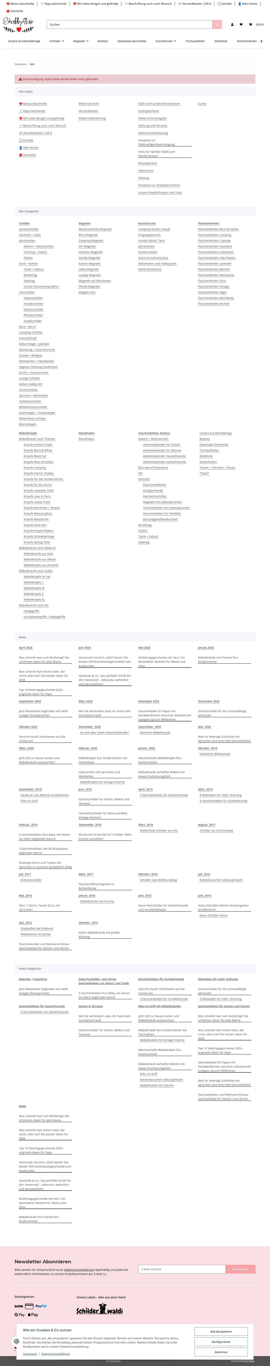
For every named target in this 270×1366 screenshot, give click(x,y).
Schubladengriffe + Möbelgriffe (44, 617)
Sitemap (143, 178)
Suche (202, 103)
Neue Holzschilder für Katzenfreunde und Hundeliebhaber (163, 907)
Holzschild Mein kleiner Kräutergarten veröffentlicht (223, 907)
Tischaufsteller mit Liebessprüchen (166, 508)
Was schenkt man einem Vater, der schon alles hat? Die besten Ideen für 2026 (43, 676)
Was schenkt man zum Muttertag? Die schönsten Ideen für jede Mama (44, 660)
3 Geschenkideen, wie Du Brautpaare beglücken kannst (43, 851)
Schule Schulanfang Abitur (41, 286)
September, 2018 (90, 825)
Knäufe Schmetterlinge (39, 536)
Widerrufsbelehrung (92, 118)
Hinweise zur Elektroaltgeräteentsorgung (156, 142)
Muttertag (30, 275)
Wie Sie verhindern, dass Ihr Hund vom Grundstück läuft (104, 713)
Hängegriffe (31, 611)
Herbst (28, 258)
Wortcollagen (27, 424)
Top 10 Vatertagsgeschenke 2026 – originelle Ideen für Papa (41, 692)
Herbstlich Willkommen (215, 754)
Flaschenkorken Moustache (216, 275)
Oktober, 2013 (88, 923)
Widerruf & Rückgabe (152, 118)
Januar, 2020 (146, 748)
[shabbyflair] (18, 24)
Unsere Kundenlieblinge (216, 433)
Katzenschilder (33, 309)
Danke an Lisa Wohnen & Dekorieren (45, 795)
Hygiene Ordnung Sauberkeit (38, 367)
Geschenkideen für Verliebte (162, 513)
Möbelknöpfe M (34, 588)
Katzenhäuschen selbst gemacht (221, 880)
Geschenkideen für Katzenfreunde (42, 1006)
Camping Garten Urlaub (154, 229)
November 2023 (208, 701)
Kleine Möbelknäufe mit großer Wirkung (99, 935)
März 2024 (86, 701)
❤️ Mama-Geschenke (20, 4)
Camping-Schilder (31, 332)
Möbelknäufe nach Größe (36, 571)
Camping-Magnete (91, 240)
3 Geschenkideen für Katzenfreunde (164, 795)
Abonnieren (240, 1269)
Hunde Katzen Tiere (151, 240)
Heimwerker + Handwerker (36, 361)
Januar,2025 (206, 647)
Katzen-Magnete (89, 263)
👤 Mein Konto (247, 4)
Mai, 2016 (25, 895)
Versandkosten (88, 111)
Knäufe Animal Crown (38, 444)
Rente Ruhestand (149, 269)
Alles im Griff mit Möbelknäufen (159, 1006)
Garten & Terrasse (90, 1006)
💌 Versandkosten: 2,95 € (194, 4)
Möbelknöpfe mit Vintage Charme (102, 782)
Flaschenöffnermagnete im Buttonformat (96, 886)
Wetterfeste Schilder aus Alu (159, 830)
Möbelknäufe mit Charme (97, 901)
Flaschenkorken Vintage (213, 286)
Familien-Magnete (91, 252)
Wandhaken (86, 439)
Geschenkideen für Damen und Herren (224, 1006)
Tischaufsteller (209, 450)
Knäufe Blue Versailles (38, 462)
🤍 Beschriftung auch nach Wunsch (148, 4)
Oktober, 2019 (207, 748)
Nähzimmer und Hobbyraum (157, 263)
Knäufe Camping (35, 467)
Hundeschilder (33, 304)
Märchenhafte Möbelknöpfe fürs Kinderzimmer (159, 760)
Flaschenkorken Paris (212, 281)
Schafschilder (33, 321)
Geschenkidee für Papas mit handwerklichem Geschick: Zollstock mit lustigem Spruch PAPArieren (164, 715)
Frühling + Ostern (35, 252)
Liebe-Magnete (88, 269)
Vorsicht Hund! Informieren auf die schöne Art (42, 739)
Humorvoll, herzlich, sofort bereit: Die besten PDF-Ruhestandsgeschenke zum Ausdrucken (105, 662)
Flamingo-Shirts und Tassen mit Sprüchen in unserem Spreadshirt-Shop (45, 865)
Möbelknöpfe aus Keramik (41, 565)
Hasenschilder (33, 298)
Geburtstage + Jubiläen (34, 344)
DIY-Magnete (87, 246)
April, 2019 (145, 789)
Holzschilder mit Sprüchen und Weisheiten (99, 774)
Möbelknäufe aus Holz (38, 553)
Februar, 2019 (28, 825)
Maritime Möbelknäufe (155, 732)
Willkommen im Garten (36, 934)
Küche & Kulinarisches (153, 258)
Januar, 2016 (87, 895)
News (22, 1106)
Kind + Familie (28, 263)
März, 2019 (205, 789)
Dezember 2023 (148, 701)
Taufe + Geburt (34, 269)
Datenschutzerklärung (153, 133)
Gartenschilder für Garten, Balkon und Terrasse (104, 801)
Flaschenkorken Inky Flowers (217, 258)
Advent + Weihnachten (39, 246)
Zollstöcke (206, 456)
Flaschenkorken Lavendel (214, 263)
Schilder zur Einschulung (216, 830)
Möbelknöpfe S (33, 594)
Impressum (145, 170)
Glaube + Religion (30, 355)
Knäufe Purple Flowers (39, 531)
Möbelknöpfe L (33, 582)
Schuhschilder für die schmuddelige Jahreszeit (222, 713)
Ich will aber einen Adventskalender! (104, 732)
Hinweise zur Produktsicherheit (159, 185)
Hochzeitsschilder (155, 496)
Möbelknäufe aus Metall (40, 559)
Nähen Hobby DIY (30, 384)
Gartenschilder (29, 229)
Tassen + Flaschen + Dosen (217, 467)
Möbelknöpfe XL (34, 599)
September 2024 (30, 701)
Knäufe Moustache (36, 519)
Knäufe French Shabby (39, 473)
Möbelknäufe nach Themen (37, 439)
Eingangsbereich (149, 235)
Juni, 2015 (144, 895)
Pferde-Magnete (89, 286)
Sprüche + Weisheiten (33, 395)
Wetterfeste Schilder (32, 418)
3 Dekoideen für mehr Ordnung (221, 795)
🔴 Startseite (14, 11)
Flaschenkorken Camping (214, 235)
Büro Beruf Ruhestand (153, 467)
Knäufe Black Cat (35, 456)
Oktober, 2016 (148, 874)
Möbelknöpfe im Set (37, 576)
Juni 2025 (85, 647)
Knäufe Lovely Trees (37, 502)
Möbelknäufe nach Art (33, 605)
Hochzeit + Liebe (30, 235)
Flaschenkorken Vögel (212, 292)
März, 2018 (145, 825)
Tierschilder (27, 292)
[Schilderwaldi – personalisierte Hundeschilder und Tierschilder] (99, 1309)
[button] (232, 24)
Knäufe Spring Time (37, 542)
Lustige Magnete (90, 275)
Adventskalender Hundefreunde (164, 456)
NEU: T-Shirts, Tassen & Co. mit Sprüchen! (39, 907)
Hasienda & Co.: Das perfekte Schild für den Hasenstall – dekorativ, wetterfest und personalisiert (105, 680)
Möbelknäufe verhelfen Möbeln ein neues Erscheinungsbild (161, 774)
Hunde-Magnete (89, 258)
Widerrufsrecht (89, 103)
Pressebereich (147, 163)
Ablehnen (221, 1352)
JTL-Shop (249, 1361)
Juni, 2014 (204, 895)
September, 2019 (30, 789)
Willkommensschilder (33, 407)
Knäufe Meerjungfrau (38, 513)
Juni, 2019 (85, 789)
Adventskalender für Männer (162, 450)
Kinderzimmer (147, 252)
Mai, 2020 (204, 727)
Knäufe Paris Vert (35, 525)
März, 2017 (86, 874)
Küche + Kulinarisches (33, 372)
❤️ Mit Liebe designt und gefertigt (95, 4)
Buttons (205, 439)
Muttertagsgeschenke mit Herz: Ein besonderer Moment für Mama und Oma (162, 662)
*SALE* (204, 473)
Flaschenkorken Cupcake (214, 240)
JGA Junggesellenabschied (160, 519)
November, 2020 (90, 727)
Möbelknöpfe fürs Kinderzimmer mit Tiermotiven (103, 760)
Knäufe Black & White (38, 450)
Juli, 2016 (204, 874)
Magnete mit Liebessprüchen (162, 502)
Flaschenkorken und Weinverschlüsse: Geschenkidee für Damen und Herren (44, 946)
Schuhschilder (28, 390)
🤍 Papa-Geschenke (54, 4)
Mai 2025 (144, 647)
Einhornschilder (31, 880)
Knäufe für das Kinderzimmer (43, 479)
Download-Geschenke (214, 444)
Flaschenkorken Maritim (214, 269)
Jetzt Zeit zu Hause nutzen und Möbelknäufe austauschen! (39, 760)
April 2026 (25, 647)
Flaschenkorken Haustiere (215, 246)
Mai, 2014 (25, 923)
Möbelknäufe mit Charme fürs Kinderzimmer (218, 660)
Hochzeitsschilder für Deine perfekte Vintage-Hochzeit (103, 815)
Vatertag (29, 281)
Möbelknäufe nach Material (37, 548)
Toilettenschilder (30, 401)
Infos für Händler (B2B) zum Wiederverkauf (156, 154)
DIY (140, 473)
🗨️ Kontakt (224, 4)
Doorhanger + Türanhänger (37, 413)
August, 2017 (206, 825)
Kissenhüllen (208, 462)
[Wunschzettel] (241, 24)
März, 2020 (26, 748)
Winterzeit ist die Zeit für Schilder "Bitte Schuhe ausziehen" (105, 837)
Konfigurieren (221, 1341)
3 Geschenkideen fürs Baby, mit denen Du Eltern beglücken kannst (44, 837)
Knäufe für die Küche (38, 485)
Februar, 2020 (88, 748)
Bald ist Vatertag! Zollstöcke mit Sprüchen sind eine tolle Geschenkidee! (224, 739)
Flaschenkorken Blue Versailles (218, 229)
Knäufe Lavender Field (38, 490)
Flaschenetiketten (154, 485)
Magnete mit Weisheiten (95, 281)
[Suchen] (217, 24)
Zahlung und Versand (152, 125)
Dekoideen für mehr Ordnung (218, 979)
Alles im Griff (29, 801)
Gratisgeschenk (148, 111)
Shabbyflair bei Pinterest (37, 928)
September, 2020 (149, 727)
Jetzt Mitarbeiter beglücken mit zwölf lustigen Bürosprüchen (43, 713)
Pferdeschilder (33, 315)
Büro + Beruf (27, 326)
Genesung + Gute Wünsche (37, 349)
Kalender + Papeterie (33, 979)
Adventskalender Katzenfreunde (164, 462)
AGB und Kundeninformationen (159, 103)
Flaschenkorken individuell (215, 252)
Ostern (142, 531)
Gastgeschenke (153, 490)
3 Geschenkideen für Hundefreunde (223, 801)
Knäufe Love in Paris (37, 496)
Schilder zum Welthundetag (158, 880)
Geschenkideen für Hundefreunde (161, 979)
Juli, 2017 (25, 874)
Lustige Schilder (29, 378)
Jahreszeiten (27, 240)
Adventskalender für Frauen (161, 444)
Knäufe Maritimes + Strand (41, 508)
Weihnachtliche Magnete (95, 229)
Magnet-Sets (87, 292)
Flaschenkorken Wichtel (213, 304)
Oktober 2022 (28, 727)
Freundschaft (28, 338)
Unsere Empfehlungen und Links (160, 192)
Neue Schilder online (214, 915)
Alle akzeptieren (221, 1331)
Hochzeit (144, 479)
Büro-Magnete (88, 235)
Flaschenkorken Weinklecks (216, 298)
